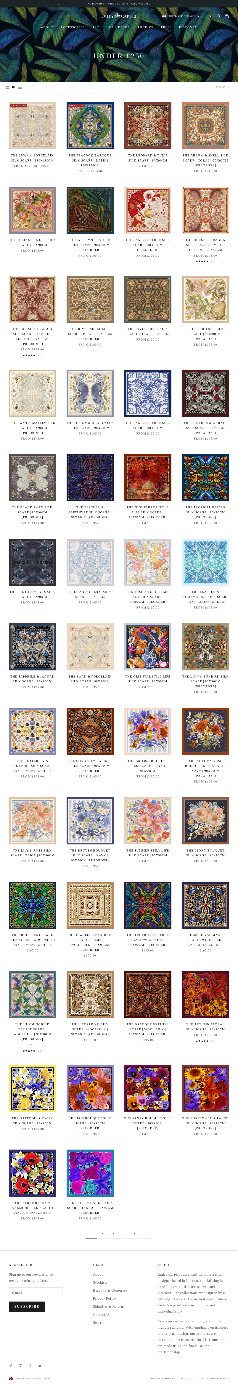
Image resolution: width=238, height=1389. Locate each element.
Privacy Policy (104, 1298)
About (47, 27)
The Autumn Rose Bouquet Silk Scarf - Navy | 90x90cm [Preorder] (205, 768)
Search (98, 1322)
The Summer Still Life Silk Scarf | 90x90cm (147, 853)
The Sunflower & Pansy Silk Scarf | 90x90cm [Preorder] (205, 1123)
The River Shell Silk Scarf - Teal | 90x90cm (148, 331)
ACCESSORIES (73, 27)
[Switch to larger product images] (7, 88)
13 (136, 1234)
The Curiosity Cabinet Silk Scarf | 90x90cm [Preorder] (90, 765)
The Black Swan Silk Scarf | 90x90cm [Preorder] (32, 512)
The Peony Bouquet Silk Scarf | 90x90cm (205, 853)
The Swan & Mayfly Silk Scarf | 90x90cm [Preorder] (32, 427)
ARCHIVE (146, 27)
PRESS (166, 27)
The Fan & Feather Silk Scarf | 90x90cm (148, 425)
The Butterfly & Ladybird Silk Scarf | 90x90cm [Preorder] (32, 765)
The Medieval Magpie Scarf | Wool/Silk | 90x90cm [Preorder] (205, 939)
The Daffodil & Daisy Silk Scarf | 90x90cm (32, 1121)
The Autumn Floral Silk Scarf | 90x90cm (205, 1027)
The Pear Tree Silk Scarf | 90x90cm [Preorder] (205, 333)
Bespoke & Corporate (110, 1290)
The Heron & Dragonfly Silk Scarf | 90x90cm (90, 425)
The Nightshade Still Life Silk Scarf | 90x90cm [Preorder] (148, 512)
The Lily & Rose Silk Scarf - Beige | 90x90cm (32, 853)
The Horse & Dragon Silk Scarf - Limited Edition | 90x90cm (206, 244)
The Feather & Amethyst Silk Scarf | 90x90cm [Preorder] (90, 512)
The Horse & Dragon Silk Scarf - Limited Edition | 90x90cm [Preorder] (32, 336)
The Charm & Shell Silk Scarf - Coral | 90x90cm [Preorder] (206, 160)
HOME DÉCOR (118, 27)
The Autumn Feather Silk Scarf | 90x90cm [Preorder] (90, 244)
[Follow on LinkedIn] (40, 1366)
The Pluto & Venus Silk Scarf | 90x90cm (32, 594)
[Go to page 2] (146, 1234)
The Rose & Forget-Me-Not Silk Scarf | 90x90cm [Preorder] (148, 596)
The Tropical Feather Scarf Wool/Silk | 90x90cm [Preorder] (148, 939)
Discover (188, 27)
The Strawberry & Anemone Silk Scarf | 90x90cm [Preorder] (32, 1207)
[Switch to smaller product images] (13, 88)
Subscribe (27, 1306)
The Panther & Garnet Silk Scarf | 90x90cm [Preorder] (205, 427)
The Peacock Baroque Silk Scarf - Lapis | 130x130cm (90, 160)
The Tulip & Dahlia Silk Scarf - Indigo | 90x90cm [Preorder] (90, 1207)
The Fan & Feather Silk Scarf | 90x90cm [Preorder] (148, 244)
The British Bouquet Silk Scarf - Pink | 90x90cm (148, 765)
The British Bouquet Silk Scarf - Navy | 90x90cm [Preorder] (90, 855)
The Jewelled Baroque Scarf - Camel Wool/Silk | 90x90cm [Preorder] (90, 942)
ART (95, 27)
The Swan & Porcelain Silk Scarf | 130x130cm (32, 158)
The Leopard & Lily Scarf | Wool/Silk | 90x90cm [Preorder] (90, 1029)
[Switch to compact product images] (20, 88)
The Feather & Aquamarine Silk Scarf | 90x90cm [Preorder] (206, 596)
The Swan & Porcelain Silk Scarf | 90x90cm (90, 679)
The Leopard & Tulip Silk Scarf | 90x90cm (148, 158)
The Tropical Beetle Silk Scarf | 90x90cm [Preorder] (206, 512)
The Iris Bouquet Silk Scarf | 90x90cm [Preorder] (90, 1123)
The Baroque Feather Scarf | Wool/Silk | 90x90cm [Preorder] (148, 1029)
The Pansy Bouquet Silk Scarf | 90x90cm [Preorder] (147, 1123)
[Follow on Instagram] (20, 1366)
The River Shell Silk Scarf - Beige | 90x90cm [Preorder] (90, 333)
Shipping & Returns (108, 1306)
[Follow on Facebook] (11, 1366)
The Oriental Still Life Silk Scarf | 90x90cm (148, 679)
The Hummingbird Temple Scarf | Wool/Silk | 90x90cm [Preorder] (32, 1032)
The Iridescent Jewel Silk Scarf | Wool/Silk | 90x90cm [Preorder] (32, 939)
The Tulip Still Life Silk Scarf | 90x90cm (32, 242)
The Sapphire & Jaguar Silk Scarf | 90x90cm (32, 679)
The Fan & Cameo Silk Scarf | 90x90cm (90, 594)
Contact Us (101, 1314)
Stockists (100, 1282)
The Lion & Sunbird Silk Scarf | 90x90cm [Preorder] (205, 681)
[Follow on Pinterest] (30, 1366)
